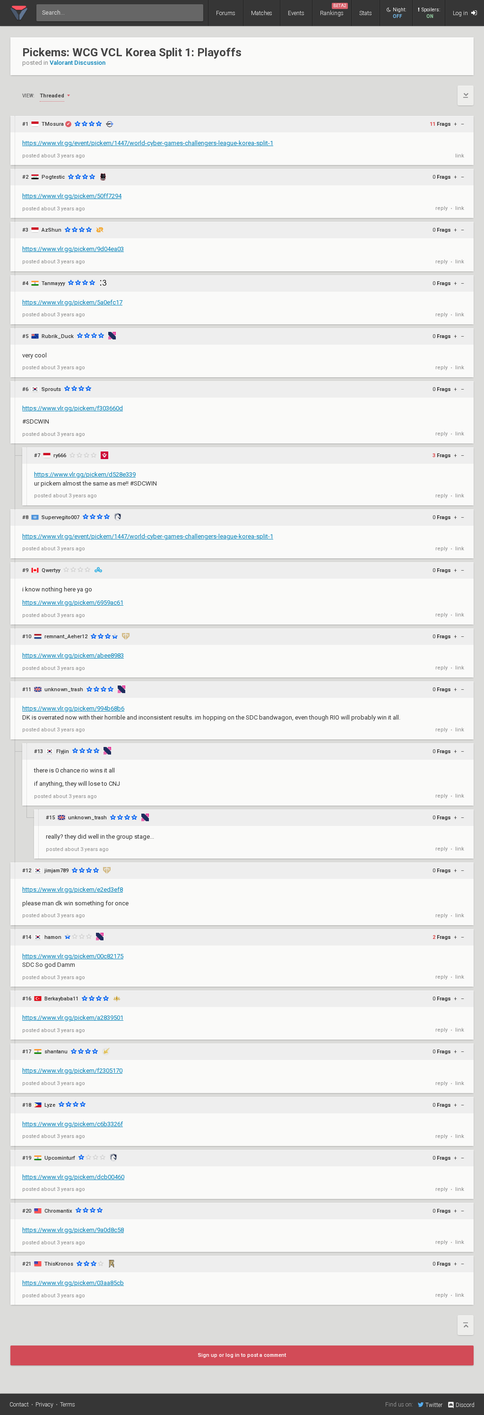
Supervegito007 (60, 517)
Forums (225, 13)
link (459, 155)
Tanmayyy (53, 283)
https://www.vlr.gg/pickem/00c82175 (72, 956)
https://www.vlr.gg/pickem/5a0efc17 (72, 302)
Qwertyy (51, 570)
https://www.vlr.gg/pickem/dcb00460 (73, 1177)
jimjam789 (56, 871)
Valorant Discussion (77, 62)
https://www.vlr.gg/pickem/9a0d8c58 (73, 1229)
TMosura (53, 124)
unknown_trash (63, 689)
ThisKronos (58, 1264)
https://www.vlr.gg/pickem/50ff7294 (71, 196)
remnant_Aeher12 (65, 637)
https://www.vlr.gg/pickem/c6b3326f (72, 1124)
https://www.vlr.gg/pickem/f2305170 (72, 1070)
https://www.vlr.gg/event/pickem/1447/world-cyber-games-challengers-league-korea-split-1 (147, 143)
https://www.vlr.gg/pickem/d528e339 (85, 474)
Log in (461, 13)
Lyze (49, 1105)
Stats (365, 13)
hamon (52, 937)
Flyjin (62, 751)
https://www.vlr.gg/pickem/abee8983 (73, 655)
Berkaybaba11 (61, 999)
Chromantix (58, 1211)
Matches (261, 13)
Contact (19, 1404)
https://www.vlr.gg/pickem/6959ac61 (72, 602)
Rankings (333, 10)
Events (296, 13)
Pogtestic (53, 177)
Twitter (433, 1405)
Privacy (44, 1404)
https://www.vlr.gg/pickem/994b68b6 (73, 708)
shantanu (56, 1052)
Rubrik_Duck (58, 336)
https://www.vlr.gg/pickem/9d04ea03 (73, 248)
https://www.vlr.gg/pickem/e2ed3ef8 (72, 889)
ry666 (59, 455)
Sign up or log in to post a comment (242, 1355)
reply (441, 208)
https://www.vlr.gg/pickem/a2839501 (72, 1017)
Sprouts (51, 389)
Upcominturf (59, 1158)
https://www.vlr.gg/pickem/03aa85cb (73, 1282)
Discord (465, 1405)
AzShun (51, 230)
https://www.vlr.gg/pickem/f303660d (72, 408)
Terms (67, 1404)
